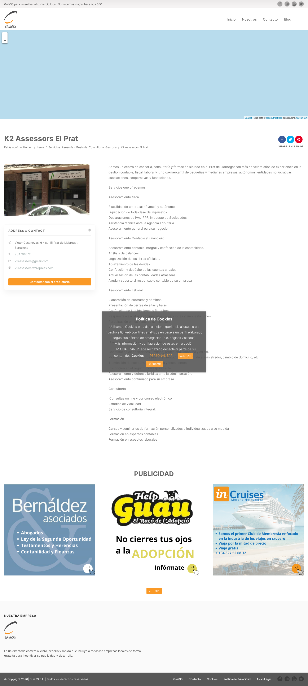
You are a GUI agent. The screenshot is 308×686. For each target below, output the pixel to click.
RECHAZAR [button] (155, 364)
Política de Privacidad (237, 679)
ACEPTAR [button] (185, 355)
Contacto (270, 19)
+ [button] (5, 35)
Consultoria (96, 147)
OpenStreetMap (274, 117)
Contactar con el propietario (50, 282)
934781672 (23, 254)
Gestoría (110, 147)
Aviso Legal (264, 679)
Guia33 (177, 679)
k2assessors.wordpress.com (34, 268)
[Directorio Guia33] (10, 19)
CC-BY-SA (301, 117)
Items (40, 147)
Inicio (231, 19)
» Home (26, 147)
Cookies (212, 679)
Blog (287, 19)
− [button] (5, 40)
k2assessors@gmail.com (31, 261)
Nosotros (249, 19)
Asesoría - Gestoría (74, 147)
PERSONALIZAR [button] (161, 356)
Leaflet (248, 117)
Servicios (54, 147)
